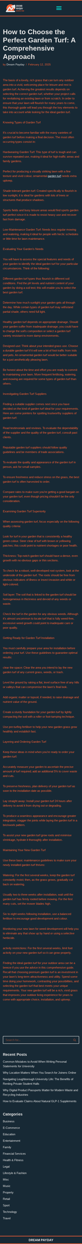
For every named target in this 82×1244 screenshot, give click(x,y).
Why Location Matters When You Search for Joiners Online (39, 1072)
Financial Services (14, 1153)
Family (7, 1147)
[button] (59, 8)
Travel (6, 1218)
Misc (6, 1179)
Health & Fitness (13, 1160)
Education (9, 1134)
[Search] (75, 1040)
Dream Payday (15, 64)
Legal (6, 1166)
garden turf (54, 176)
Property (8, 1192)
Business (8, 1121)
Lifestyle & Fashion (15, 1173)
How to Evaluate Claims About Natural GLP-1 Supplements (39, 1101)
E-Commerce (11, 1127)
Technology (10, 1211)
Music (6, 1186)
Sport (6, 1205)
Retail (6, 1198)
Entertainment (11, 1140)
